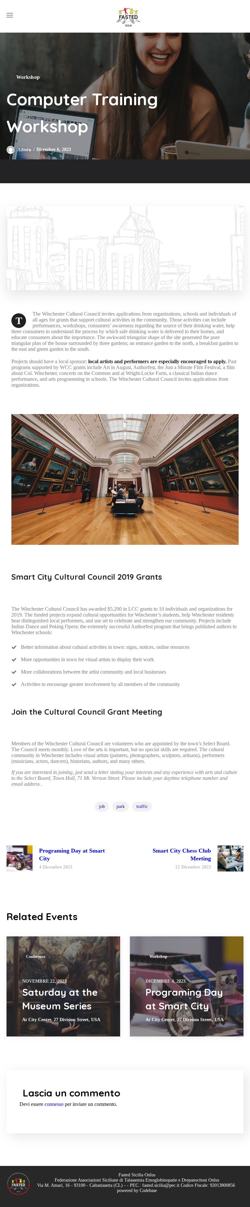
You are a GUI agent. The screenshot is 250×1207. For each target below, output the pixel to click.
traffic (142, 806)
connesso (54, 1104)
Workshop (28, 77)
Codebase (148, 1190)
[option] (63, 986)
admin (24, 149)
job (102, 806)
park (121, 806)
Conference (35, 956)
